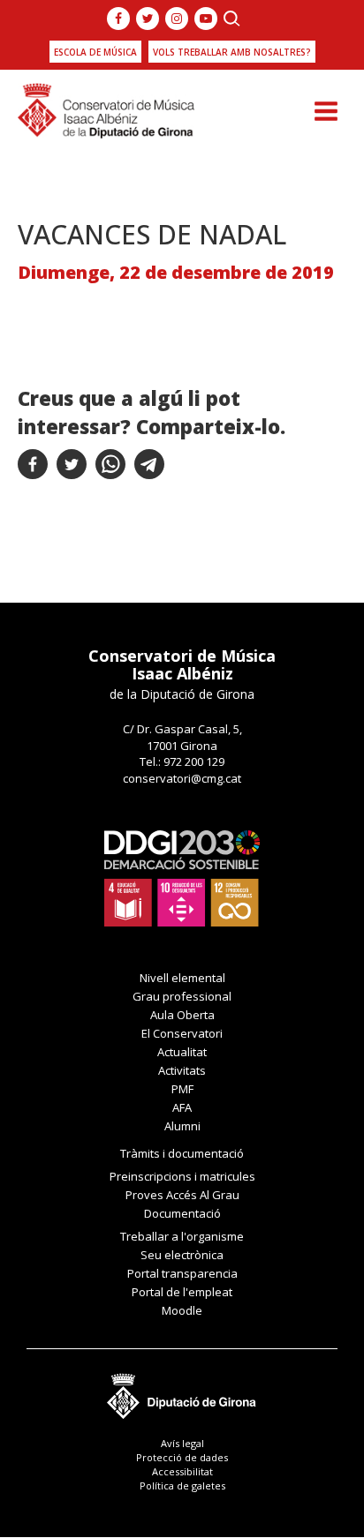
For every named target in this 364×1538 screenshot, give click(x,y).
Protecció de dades (182, 1457)
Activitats (182, 1070)
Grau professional (182, 996)
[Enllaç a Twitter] (147, 18)
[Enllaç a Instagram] (176, 18)
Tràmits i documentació (182, 1153)
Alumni (182, 1126)
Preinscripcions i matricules (182, 1176)
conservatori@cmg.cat (182, 778)
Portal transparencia (182, 1273)
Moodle (182, 1310)
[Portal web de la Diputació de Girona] (182, 1391)
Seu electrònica (182, 1255)
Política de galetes (182, 1485)
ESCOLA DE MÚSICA (95, 52)
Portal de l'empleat (182, 1292)
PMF (182, 1089)
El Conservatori (182, 1033)
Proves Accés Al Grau (182, 1195)
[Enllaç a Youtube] (205, 18)
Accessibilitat (182, 1471)
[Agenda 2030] (182, 877)
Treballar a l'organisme (182, 1236)
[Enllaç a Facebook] (118, 18)
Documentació (182, 1213)
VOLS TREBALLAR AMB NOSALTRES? (232, 52)
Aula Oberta (182, 1015)
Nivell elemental (182, 978)
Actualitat (182, 1052)
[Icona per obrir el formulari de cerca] (232, 18)
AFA (182, 1107)
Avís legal (182, 1443)
